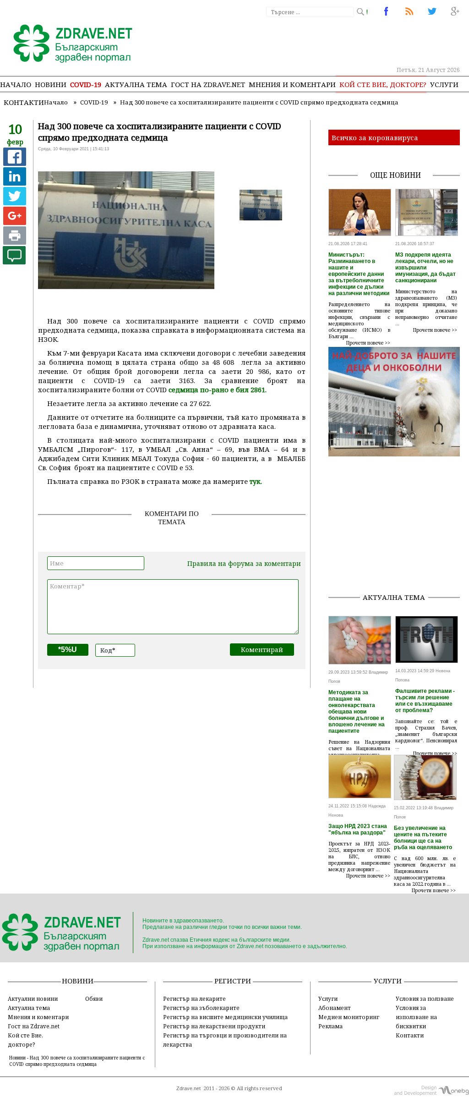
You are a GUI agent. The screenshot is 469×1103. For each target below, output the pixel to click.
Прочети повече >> (368, 343)
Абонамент (334, 1007)
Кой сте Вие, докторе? (382, 84)
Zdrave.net (188, 1088)
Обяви (94, 998)
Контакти (24, 102)
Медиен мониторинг (348, 1017)
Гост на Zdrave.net (34, 1026)
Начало (15, 84)
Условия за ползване (425, 998)
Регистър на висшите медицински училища (225, 1017)
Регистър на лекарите (194, 998)
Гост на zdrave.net (208, 84)
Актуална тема (136, 84)
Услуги (444, 84)
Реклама (330, 1026)
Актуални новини (33, 998)
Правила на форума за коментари (244, 563)
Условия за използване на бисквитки (416, 1017)
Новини (50, 84)
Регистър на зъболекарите (201, 1007)
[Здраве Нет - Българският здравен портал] (67, 44)
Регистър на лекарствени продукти (214, 1026)
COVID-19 (85, 84)
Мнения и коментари (292, 84)
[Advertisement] (398, 528)
